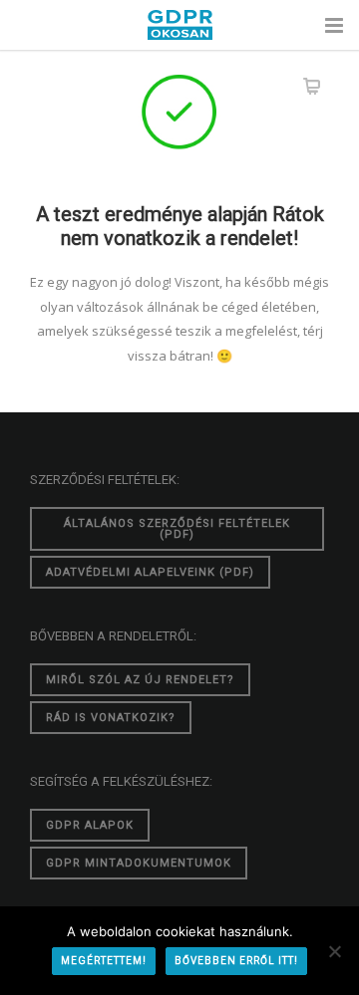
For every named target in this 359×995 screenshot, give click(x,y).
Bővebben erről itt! (236, 960)
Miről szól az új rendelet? (140, 679)
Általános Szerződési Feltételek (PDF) (177, 529)
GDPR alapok (90, 825)
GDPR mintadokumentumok (138, 863)
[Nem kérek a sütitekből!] (334, 951)
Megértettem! (104, 960)
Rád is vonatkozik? (111, 717)
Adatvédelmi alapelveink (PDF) (150, 572)
